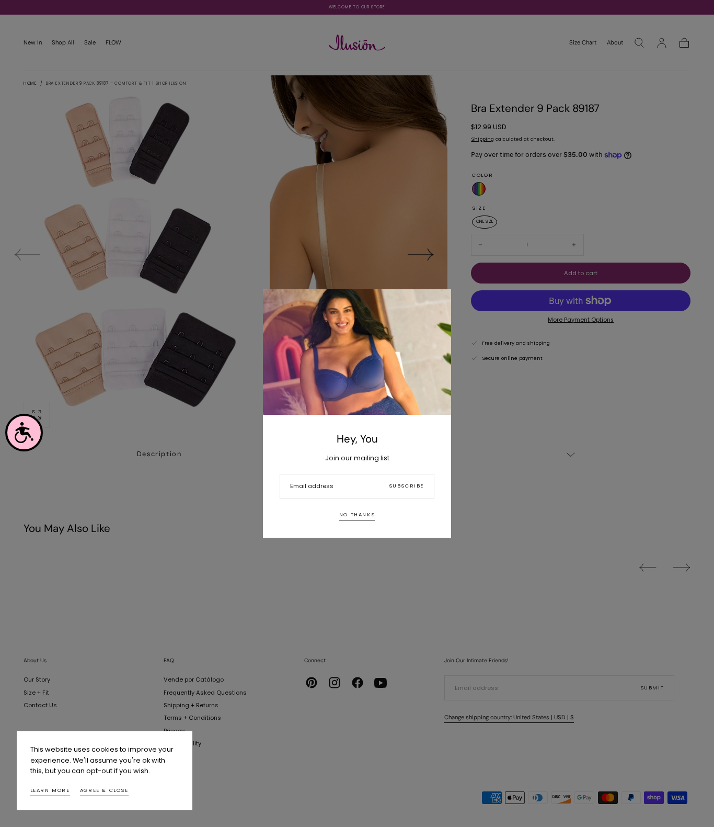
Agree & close (104, 790)
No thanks (357, 514)
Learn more (50, 790)
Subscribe (406, 485)
